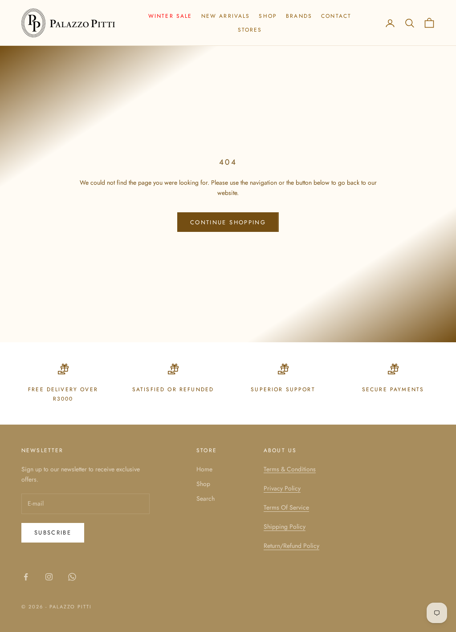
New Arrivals (225, 16)
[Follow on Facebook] (25, 576)
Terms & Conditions (290, 469)
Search (205, 498)
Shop (268, 16)
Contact (336, 16)
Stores (250, 30)
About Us (280, 450)
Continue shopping (228, 222)
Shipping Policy (284, 526)
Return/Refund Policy (291, 545)
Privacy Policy (282, 488)
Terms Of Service (286, 507)
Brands (299, 16)
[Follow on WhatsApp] (72, 576)
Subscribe (52, 532)
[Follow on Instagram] (49, 576)
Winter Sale (170, 16)
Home (204, 469)
